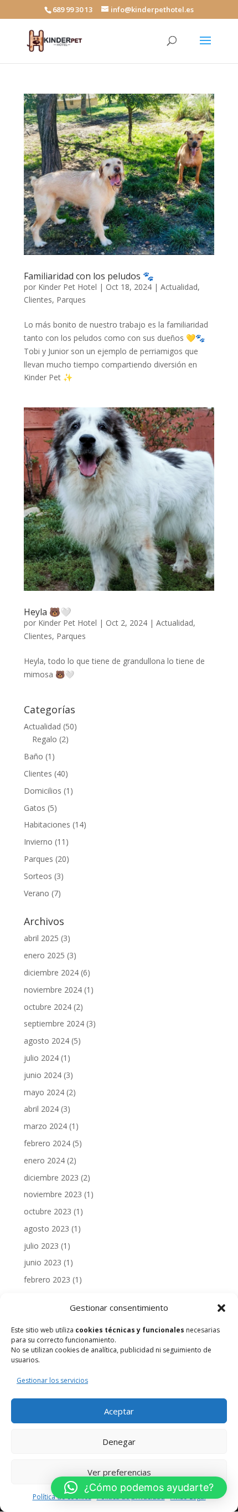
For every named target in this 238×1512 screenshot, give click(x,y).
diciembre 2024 (51, 972)
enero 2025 (44, 955)
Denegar (119, 1441)
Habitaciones (47, 824)
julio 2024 (41, 1058)
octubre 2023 (47, 1211)
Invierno (38, 841)
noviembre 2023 (53, 1194)
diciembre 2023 (51, 1177)
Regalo (44, 739)
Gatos (34, 808)
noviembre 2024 (53, 989)
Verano (36, 893)
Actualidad (179, 287)
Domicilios (42, 790)
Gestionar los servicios (52, 1380)
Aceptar (119, 1411)
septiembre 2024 (54, 1023)
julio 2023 (41, 1245)
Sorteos (38, 876)
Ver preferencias (119, 1472)
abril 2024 (41, 1109)
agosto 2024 (46, 1040)
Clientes (38, 299)
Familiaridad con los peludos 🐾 (89, 276)
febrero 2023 (47, 1279)
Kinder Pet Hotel (67, 287)
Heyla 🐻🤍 (47, 612)
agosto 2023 (46, 1228)
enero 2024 (44, 1160)
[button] (221, 1308)
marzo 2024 (45, 1126)
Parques (71, 299)
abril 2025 (41, 938)
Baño (33, 756)
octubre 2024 (47, 1007)
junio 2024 (42, 1075)
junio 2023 (42, 1262)
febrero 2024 (47, 1143)
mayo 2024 (44, 1092)
